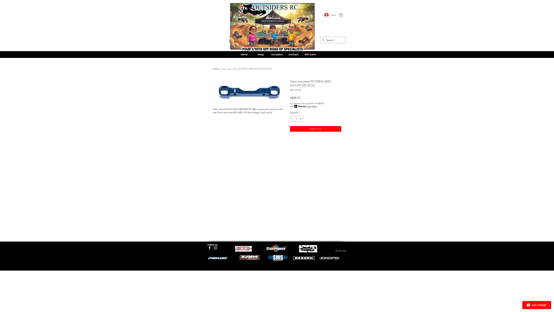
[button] (340, 15)
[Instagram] (215, 248)
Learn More (312, 106)
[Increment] (301, 118)
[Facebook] (209, 248)
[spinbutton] (296, 118)
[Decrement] (292, 118)
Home (216, 68)
